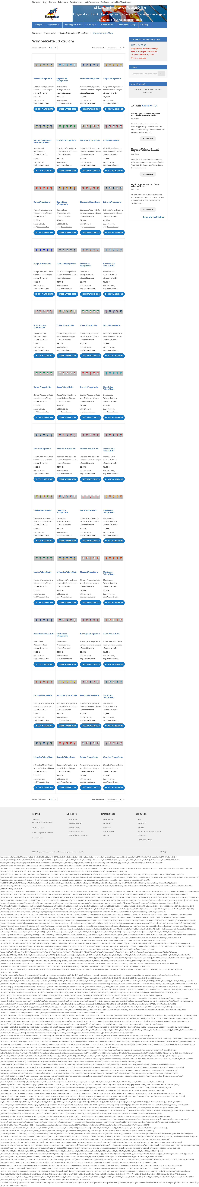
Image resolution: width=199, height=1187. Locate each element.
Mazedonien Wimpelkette (108, 511)
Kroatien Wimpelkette (66, 449)
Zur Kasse (105, 2)
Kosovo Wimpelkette (42, 449)
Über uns (52, 2)
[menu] (99, 25)
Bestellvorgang (108, 819)
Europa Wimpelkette (42, 264)
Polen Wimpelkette (111, 634)
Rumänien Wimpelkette (67, 695)
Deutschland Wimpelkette (62, 203)
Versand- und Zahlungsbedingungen (150, 831)
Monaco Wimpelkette (89, 572)
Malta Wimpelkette (88, 510)
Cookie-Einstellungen (145, 839)
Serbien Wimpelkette (89, 757)
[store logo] (52, 13)
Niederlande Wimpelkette (62, 635)
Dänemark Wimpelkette (90, 202)
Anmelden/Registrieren (121, 2)
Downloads (107, 827)
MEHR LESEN (148, 139)
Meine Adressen (74, 827)
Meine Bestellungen (75, 823)
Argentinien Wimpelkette (62, 80)
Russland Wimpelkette (89, 695)
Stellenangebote (108, 831)
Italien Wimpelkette (42, 387)
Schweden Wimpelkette (43, 757)
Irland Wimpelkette (88, 325)
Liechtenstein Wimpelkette (109, 450)
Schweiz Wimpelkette (66, 757)
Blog (44, 2)
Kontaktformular (37, 838)
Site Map (163, 852)
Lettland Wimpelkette (89, 449)
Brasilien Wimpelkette (66, 140)
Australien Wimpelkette (90, 79)
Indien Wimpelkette (65, 325)
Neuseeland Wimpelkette (44, 634)
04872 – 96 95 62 (40, 827)
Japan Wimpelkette (65, 387)
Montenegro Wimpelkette (108, 573)
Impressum (141, 823)
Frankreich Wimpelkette (85, 265)
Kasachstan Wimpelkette (108, 388)
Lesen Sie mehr (41, 93)
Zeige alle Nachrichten (153, 217)
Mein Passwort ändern (76, 831)
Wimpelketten (50, 33)
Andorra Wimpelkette (43, 79)
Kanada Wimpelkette (89, 387)
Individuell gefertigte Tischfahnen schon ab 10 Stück (145, 185)
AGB (139, 819)
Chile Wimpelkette (111, 140)
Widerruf (141, 827)
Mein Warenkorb (92, 2)
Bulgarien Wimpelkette (90, 140)
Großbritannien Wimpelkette (40, 326)
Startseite (36, 2)
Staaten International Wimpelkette (75, 33)
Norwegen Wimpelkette (90, 634)
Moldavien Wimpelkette (67, 572)
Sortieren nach (98, 48)
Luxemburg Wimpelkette (62, 511)
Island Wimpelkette (111, 325)
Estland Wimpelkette (112, 202)
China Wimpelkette (42, 202)
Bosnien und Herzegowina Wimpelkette (42, 141)
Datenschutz (142, 835)
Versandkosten (43, 103)
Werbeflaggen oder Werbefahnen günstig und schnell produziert (145, 114)
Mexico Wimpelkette (42, 572)
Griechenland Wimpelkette (109, 265)
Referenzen (63, 2)
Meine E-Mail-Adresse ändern (79, 835)
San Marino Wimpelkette (108, 696)
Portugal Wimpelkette (43, 695)
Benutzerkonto (76, 2)
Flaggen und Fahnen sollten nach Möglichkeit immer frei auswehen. (145, 150)
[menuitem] (40, 25)
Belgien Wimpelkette (112, 79)
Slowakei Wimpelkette (113, 757)
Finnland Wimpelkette (66, 264)
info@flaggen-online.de (45, 833)
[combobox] (148, 73)
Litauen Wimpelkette (42, 510)
